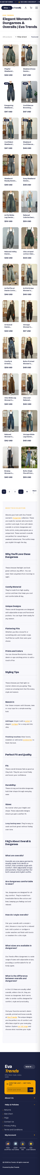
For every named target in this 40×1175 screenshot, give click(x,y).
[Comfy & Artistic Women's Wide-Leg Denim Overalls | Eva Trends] (11, 348)
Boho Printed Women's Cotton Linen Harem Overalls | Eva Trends (28, 362)
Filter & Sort (22, 37)
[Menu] (36, 8)
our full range (23, 1026)
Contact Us (9, 1122)
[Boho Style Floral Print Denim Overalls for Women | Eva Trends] (29, 457)
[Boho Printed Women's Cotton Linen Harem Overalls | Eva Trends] (29, 348)
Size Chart (8, 1114)
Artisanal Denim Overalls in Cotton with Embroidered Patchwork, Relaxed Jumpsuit (9, 326)
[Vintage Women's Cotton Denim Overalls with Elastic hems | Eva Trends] (29, 311)
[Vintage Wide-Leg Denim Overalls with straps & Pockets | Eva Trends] (29, 421)
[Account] (26, 8)
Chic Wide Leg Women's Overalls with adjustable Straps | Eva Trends (10, 399)
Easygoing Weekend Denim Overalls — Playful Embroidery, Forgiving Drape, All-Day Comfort (10, 106)
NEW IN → (29, 1067)
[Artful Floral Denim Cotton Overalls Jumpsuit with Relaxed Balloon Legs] (11, 275)
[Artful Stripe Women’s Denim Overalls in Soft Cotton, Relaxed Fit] (29, 275)
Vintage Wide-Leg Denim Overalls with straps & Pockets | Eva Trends (29, 435)
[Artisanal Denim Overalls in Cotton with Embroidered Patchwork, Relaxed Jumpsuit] (11, 311)
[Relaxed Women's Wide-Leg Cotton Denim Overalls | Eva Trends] (11, 421)
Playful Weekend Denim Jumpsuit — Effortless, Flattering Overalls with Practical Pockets (9, 70)
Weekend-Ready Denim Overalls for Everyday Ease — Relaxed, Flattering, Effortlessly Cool (10, 180)
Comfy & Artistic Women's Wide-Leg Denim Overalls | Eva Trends (9, 362)
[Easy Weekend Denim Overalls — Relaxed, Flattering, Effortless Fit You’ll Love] (29, 165)
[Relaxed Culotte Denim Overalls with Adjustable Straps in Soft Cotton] (29, 201)
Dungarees (17, 518)
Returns (7, 1110)
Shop (6, 8)
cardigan (15, 724)
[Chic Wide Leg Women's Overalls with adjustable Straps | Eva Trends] (11, 384)
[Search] (20, 8)
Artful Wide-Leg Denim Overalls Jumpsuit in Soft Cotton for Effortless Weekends (10, 216)
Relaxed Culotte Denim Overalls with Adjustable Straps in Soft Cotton (29, 216)
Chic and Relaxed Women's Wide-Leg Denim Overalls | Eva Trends (28, 399)
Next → (34, 492)
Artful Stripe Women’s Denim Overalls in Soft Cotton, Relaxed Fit (28, 289)
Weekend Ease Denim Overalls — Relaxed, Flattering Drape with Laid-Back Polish (29, 70)
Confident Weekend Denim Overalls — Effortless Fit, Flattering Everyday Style (10, 143)
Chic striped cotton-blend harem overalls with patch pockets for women (29, 253)
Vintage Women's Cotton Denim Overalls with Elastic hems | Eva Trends (29, 326)
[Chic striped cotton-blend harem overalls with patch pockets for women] (29, 238)
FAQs (6, 1118)
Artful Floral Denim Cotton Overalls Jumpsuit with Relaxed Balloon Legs (10, 289)
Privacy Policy (10, 1126)
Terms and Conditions (13, 1130)
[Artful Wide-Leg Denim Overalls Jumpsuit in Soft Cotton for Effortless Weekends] (11, 201)
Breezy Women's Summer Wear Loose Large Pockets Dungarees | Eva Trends (10, 472)
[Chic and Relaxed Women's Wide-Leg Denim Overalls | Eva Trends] (29, 384)
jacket (27, 721)
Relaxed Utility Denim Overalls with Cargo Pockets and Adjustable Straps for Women (10, 253)
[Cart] (31, 8)
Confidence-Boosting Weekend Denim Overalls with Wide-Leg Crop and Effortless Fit (29, 106)
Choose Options (12, 62)
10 (27, 492)
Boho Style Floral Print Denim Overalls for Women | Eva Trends (28, 472)
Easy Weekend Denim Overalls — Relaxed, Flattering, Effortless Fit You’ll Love (29, 180)
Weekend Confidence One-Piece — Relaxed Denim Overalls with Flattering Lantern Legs (29, 143)
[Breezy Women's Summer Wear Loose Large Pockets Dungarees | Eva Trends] (11, 457)
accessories (27, 740)
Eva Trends (12, 1017)
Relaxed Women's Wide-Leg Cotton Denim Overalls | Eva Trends (10, 435)
